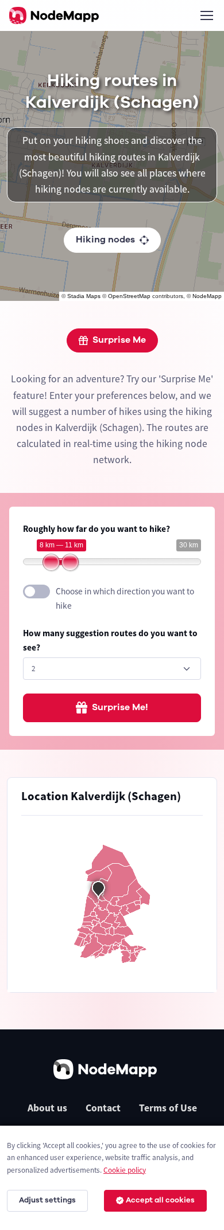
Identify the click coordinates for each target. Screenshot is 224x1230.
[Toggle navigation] (206, 15)
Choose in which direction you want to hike (125, 598)
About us (47, 1108)
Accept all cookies (160, 1200)
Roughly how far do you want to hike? (96, 528)
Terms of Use (168, 1108)
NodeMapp (207, 296)
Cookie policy (124, 1170)
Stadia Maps (84, 296)
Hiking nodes (105, 239)
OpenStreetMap (129, 296)
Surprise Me (119, 340)
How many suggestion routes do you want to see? (110, 640)
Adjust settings (47, 1200)
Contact (103, 1108)
